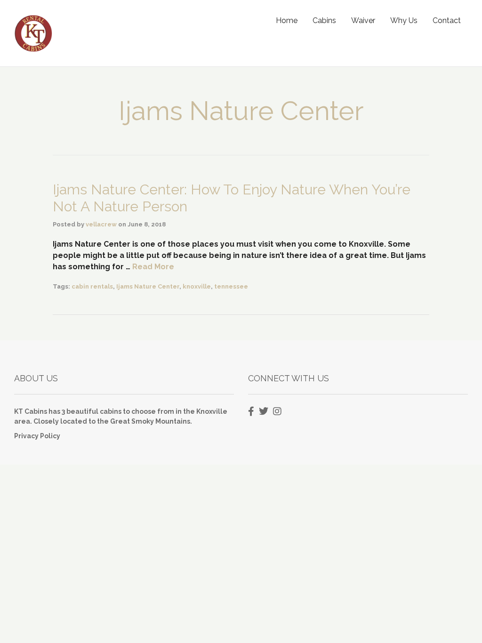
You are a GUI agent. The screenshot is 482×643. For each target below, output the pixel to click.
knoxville (197, 286)
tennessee (231, 286)
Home (286, 20)
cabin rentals (92, 286)
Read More (153, 266)
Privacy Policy (37, 436)
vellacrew (101, 224)
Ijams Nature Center (147, 286)
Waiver (363, 20)
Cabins (324, 20)
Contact (447, 20)
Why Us (404, 20)
